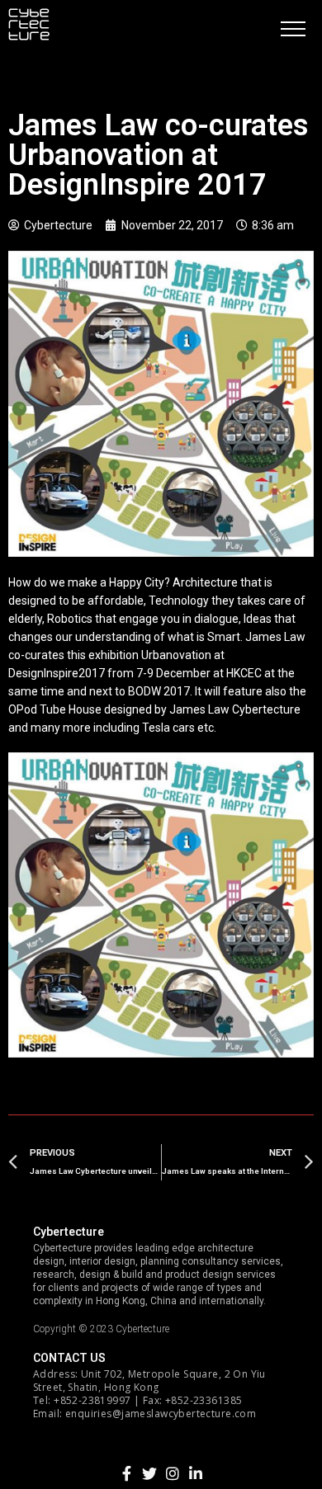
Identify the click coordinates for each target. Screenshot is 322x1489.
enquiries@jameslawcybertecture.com (160, 1414)
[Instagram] (172, 1473)
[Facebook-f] (126, 1473)
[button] (293, 28)
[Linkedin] (195, 1473)
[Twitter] (149, 1473)
